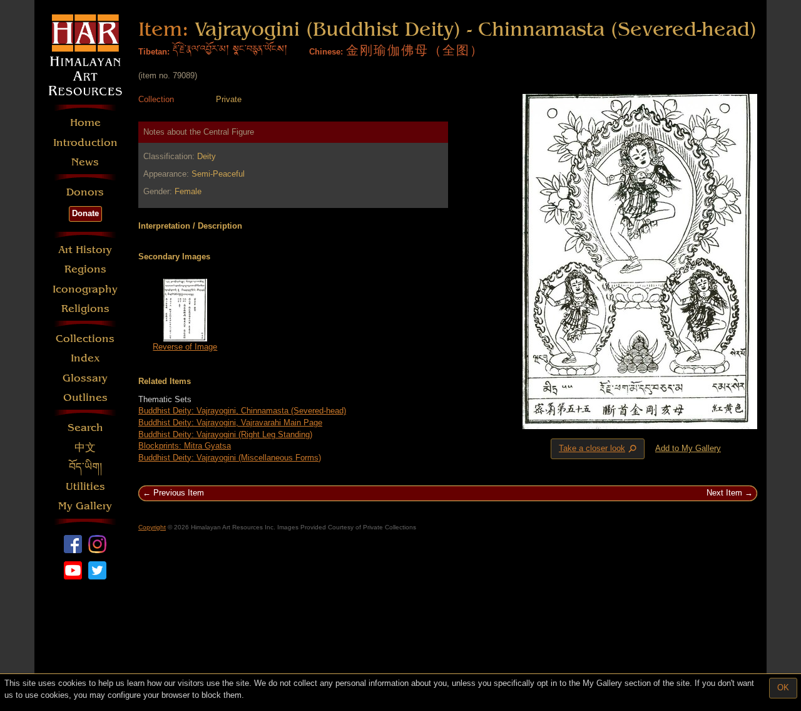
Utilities (85, 486)
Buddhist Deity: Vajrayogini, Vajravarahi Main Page (230, 422)
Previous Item (178, 492)
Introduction (85, 142)
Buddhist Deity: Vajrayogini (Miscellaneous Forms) (229, 457)
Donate (85, 213)
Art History (85, 250)
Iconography (85, 289)
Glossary (85, 378)
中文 (85, 448)
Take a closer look (599, 449)
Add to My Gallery (688, 448)
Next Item (724, 492)
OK (783, 687)
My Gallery (85, 506)
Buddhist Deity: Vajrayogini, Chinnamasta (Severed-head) (242, 410)
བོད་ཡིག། (85, 467)
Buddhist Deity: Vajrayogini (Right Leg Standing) (225, 434)
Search (85, 427)
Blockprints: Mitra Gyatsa (184, 445)
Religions (85, 308)
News (85, 162)
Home (85, 122)
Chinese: (326, 51)
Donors (85, 192)
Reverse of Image (185, 346)
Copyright (152, 527)
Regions (85, 269)
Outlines (85, 397)
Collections (85, 339)
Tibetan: (154, 51)
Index (85, 358)
